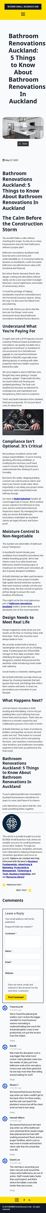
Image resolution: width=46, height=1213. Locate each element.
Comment (10, 933)
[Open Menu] (23, 14)
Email (8, 962)
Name (8, 951)
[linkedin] (29, 1200)
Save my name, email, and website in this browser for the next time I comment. (23, 987)
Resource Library (15, 877)
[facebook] (24, 1200)
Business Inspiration (20, 874)
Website (9, 973)
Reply (12, 1041)
